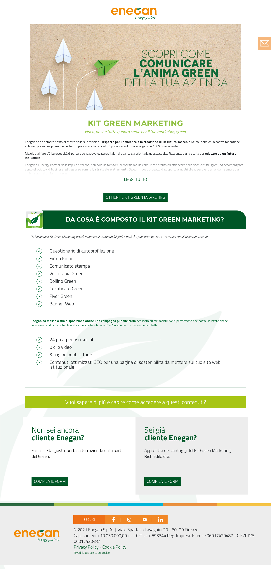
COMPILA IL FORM (50, 481)
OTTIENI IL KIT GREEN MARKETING (135, 197)
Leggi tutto (135, 179)
